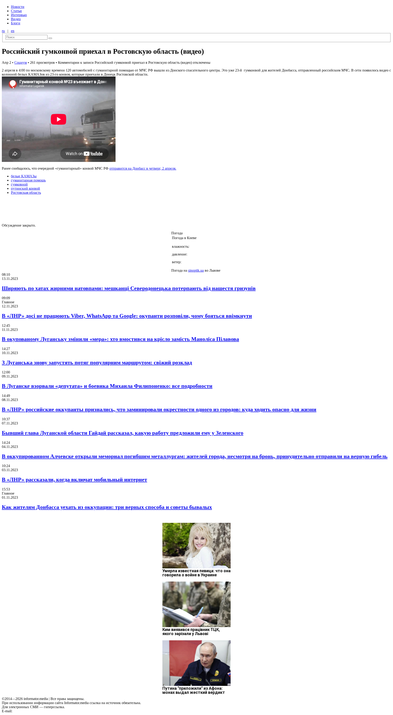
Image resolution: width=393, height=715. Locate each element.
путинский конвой (25, 188)
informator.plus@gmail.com (33, 711)
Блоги (15, 23)
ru (3, 31)
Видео (16, 19)
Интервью (19, 15)
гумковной (19, 184)
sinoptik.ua (196, 270)
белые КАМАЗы (24, 176)
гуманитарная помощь (28, 180)
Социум (20, 62)
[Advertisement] (73, 208)
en (12, 31)
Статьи (16, 11)
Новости (17, 7)
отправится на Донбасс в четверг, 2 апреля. (142, 168)
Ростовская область (26, 192)
